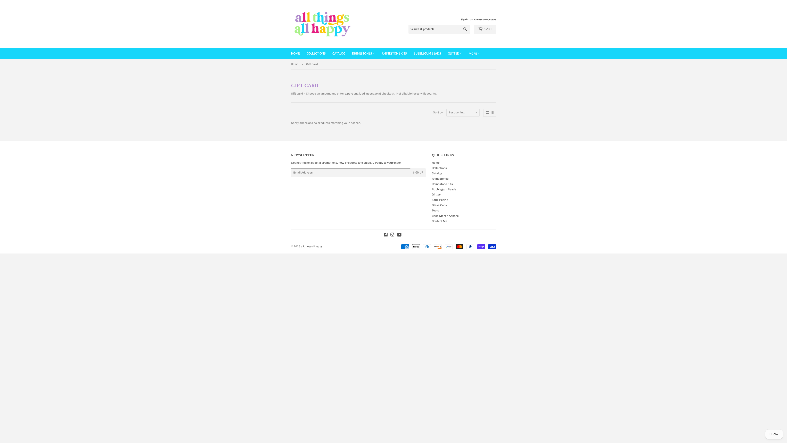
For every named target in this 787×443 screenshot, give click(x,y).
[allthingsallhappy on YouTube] (399, 235)
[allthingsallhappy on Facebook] (385, 235)
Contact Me (439, 221)
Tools (435, 210)
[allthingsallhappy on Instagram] (392, 235)
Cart (488, 29)
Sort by (438, 112)
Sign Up (418, 172)
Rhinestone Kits (394, 53)
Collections (316, 53)
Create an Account (485, 19)
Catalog (338, 53)
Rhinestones (362, 53)
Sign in (464, 19)
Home (295, 53)
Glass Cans (439, 205)
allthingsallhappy (312, 246)
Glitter (453, 53)
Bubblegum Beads (427, 53)
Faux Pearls (440, 200)
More (473, 53)
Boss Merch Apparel (445, 216)
